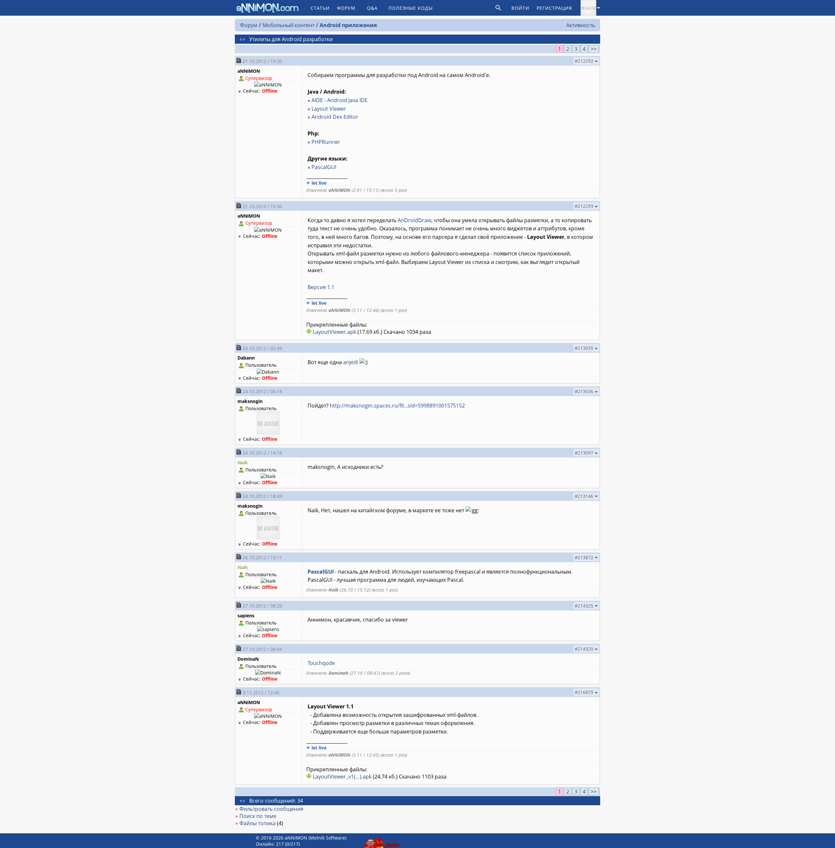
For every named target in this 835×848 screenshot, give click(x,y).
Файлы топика (257, 823)
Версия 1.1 (321, 287)
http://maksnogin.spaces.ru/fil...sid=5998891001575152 (397, 405)
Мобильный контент (288, 25)
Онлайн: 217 (270, 844)
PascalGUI (323, 167)
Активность (580, 25)
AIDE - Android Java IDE (339, 100)
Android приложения (348, 25)
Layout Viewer (328, 108)
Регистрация (554, 8)
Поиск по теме (257, 816)
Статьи (320, 8)
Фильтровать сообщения (271, 808)
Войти (520, 8)
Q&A (372, 8)
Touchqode (321, 663)
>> (594, 49)
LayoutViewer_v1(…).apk (342, 776)
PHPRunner (325, 142)
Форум (346, 8)
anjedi (350, 362)
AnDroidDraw (414, 220)
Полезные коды (410, 8)
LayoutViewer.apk (334, 331)
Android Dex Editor (334, 116)
